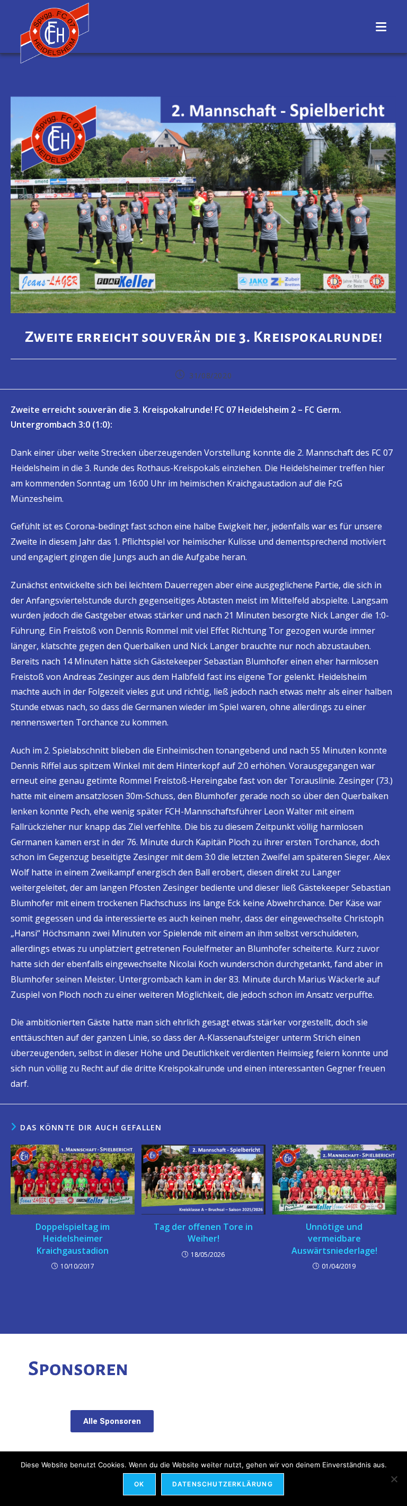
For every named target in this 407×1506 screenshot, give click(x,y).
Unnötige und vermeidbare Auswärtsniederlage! (334, 1238)
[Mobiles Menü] (381, 26)
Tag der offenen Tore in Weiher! (203, 1232)
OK (139, 1484)
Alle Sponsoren (112, 1421)
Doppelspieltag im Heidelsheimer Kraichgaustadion (73, 1238)
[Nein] (393, 1479)
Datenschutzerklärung (222, 1484)
